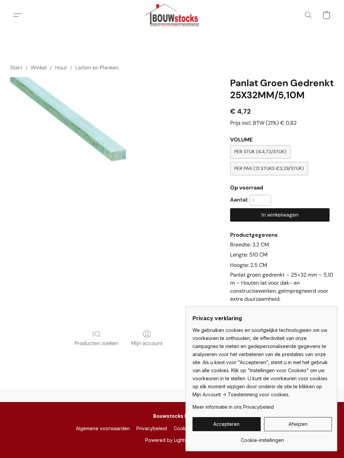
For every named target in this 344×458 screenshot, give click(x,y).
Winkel (39, 67)
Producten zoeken (96, 343)
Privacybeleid (151, 428)
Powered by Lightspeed (172, 440)
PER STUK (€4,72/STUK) (260, 152)
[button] (172, 15)
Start (16, 67)
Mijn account (147, 343)
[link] (262, 437)
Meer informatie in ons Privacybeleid (233, 407)
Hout (61, 67)
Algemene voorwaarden (103, 428)
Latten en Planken (97, 67)
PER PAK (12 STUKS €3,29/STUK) (269, 168)
